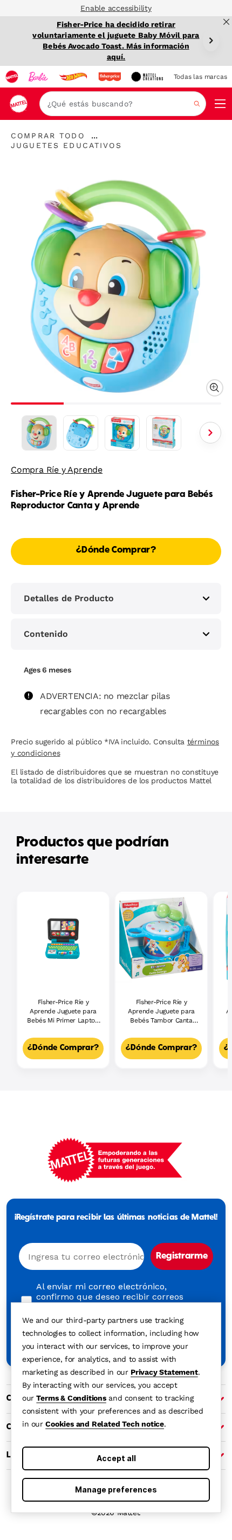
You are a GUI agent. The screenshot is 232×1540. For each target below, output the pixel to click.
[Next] (211, 40)
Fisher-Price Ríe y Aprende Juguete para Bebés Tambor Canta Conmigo (161, 1011)
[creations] (147, 77)
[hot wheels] (73, 77)
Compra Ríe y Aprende (57, 470)
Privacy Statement (164, 1372)
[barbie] (38, 77)
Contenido (46, 634)
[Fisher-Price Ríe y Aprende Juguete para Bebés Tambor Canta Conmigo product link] (161, 938)
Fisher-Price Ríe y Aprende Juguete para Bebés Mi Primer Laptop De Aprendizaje (63, 1011)
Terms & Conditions (71, 1398)
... (94, 135)
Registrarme (182, 1256)
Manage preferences (116, 1489)
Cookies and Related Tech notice (104, 1424)
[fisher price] (109, 77)
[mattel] (12, 77)
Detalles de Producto (69, 598)
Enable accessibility (116, 8)
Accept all (116, 1458)
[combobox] (122, 103)
